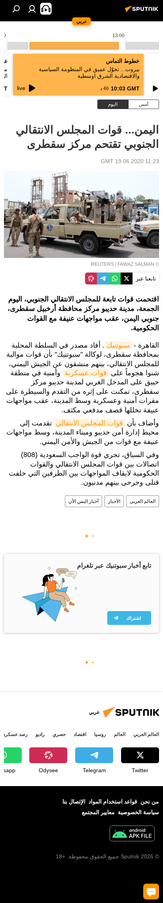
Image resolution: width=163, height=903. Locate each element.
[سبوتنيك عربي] (143, 12)
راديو (40, 734)
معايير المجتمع (98, 812)
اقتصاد (80, 734)
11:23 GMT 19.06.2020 (130, 161)
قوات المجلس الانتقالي (89, 423)
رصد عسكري (15, 734)
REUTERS (102, 264)
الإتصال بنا (74, 801)
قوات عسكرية (85, 373)
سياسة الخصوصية (138, 812)
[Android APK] (132, 834)
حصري (59, 734)
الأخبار (114, 501)
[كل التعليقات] (151, 891)
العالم (119, 734)
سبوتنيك (118, 345)
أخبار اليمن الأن (83, 501)
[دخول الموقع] (32, 9)
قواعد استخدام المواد (113, 801)
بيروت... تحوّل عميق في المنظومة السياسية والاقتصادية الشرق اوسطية (89, 72)
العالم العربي (142, 501)
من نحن (149, 801)
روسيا (100, 734)
